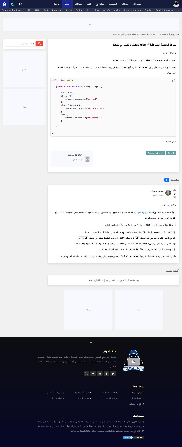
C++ (89, 10)
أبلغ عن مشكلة (135, 404)
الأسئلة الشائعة (108, 392)
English (148, 10)
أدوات (56, 3)
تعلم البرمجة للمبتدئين (143, 212)
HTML (37, 10)
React (69, 10)
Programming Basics (12, 10)
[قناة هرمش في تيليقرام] (93, 373)
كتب (89, 3)
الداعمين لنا (57, 398)
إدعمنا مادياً (110, 398)
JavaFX (106, 10)
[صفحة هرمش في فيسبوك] (106, 373)
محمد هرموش (157, 191)
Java (97, 10)
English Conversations (167, 10)
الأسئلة (164, 34)
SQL (28, 10)
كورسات (113, 3)
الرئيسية (173, 34)
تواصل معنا (137, 398)
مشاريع (100, 3)
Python (79, 10)
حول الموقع (137, 392)
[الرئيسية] (176, 4)
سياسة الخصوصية (80, 392)
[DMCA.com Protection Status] (133, 439)
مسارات (137, 3)
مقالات (78, 3)
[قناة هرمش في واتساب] (86, 373)
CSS (46, 10)
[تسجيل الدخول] (4, 4)
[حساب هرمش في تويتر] (113, 373)
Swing (117, 10)
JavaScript (57, 10)
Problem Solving (132, 10)
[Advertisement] (91, 24)
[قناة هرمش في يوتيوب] (100, 373)
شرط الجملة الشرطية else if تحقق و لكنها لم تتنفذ (136, 34)
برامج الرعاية (83, 398)
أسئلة (67, 3)
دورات (125, 3)
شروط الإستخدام (54, 392)
